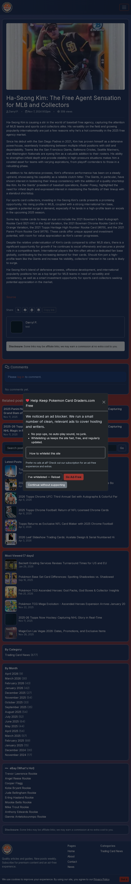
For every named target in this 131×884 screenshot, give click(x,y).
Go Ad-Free (73, 477)
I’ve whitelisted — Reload (44, 477)
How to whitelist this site (44, 453)
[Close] (104, 402)
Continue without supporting (46, 485)
